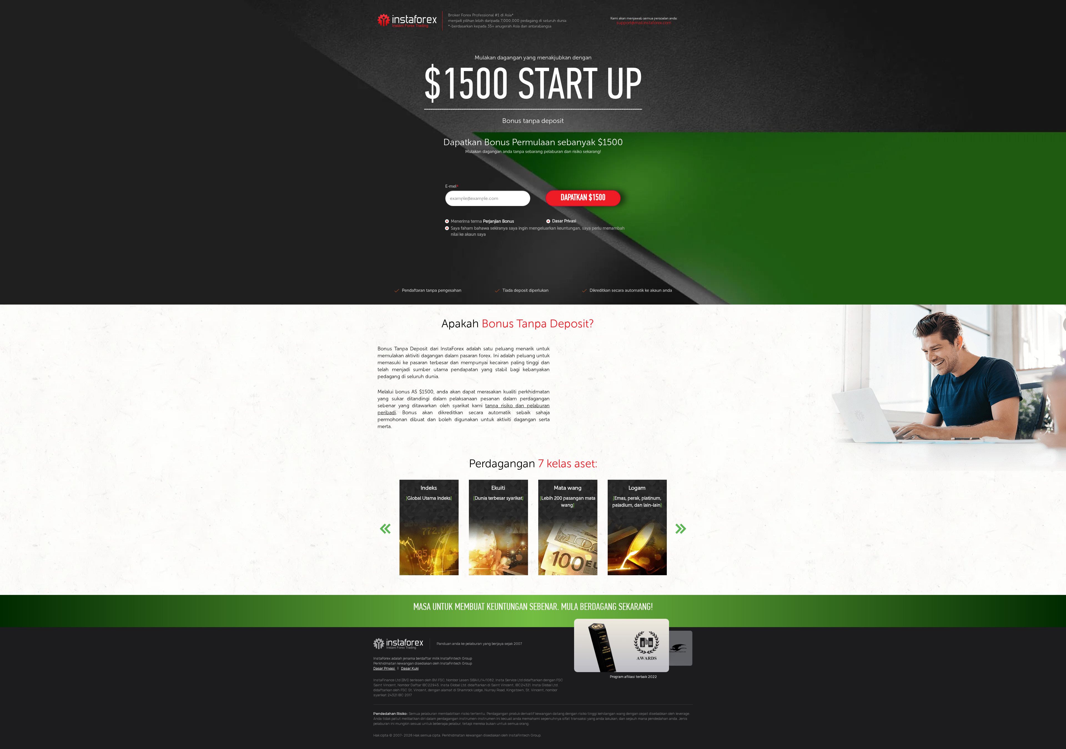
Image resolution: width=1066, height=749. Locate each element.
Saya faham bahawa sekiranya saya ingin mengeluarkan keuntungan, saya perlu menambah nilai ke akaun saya (538, 231)
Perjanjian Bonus (498, 221)
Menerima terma (482, 221)
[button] (385, 529)
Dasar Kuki (410, 668)
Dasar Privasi (564, 220)
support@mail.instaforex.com (644, 22)
